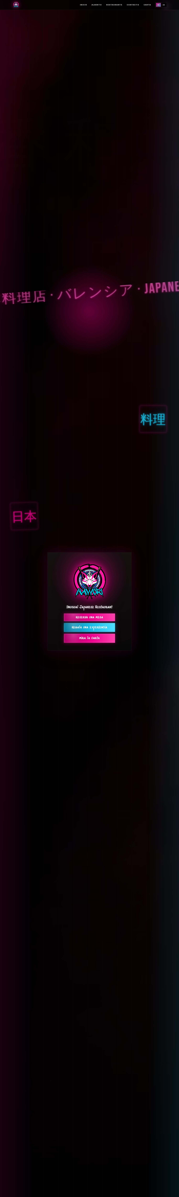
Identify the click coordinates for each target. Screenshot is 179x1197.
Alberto (97, 5)
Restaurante (114, 5)
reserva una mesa (89, 617)
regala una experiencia (89, 627)
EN (164, 5)
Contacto (133, 5)
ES (158, 5)
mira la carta (89, 638)
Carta (147, 5)
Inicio (83, 5)
